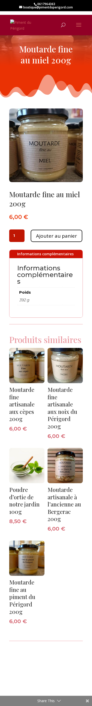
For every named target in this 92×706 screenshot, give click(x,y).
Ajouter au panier (56, 236)
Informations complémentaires (45, 253)
